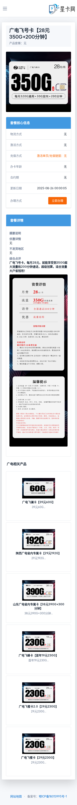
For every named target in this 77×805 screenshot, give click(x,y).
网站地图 (16, 796)
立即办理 (57, 200)
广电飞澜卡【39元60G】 (38, 502)
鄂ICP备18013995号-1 (53, 796)
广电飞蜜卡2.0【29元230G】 (38, 706)
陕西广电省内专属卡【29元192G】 (38, 553)
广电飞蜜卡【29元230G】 (38, 757)
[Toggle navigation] (5, 8)
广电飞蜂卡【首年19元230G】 (39, 655)
